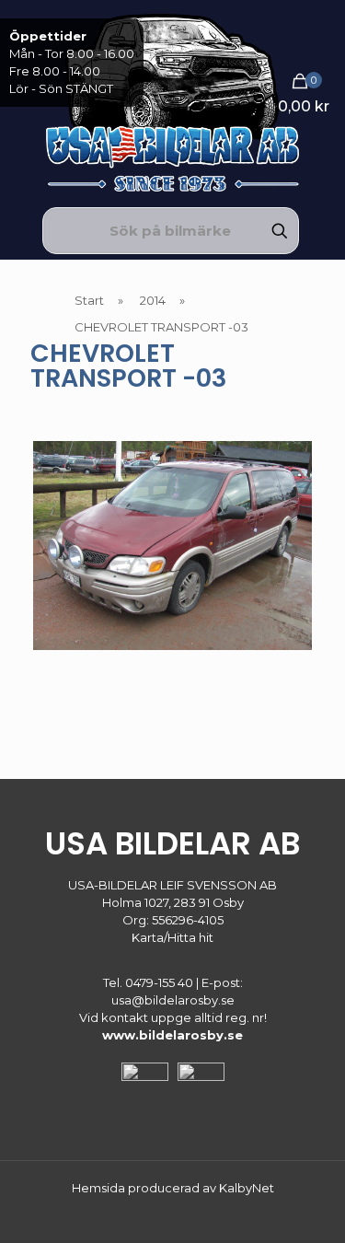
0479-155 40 (159, 982)
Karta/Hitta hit (172, 937)
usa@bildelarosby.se (173, 1000)
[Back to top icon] (307, 1205)
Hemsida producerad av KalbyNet (173, 1187)
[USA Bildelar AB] (172, 101)
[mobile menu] (320, 36)
